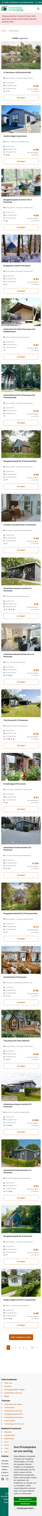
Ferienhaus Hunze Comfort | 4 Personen (17, 589)
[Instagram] (7, 1479)
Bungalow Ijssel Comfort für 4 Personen (17, 200)
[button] (14, 66)
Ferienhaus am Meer (13, 1404)
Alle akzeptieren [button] (25, 1499)
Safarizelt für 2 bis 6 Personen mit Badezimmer (19, 330)
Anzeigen (21, 97)
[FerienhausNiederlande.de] (12, 9)
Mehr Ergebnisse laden (21, 1337)
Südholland (9, 1438)
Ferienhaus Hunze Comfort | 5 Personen (17, 1105)
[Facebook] (2, 1479)
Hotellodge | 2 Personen (14, 784)
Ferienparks (9, 1407)
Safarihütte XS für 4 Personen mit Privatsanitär (19, 396)
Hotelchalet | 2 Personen (14, 977)
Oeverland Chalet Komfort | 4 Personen (17, 1171)
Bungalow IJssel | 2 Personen (16, 265)
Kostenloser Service (13, 1393)
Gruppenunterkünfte (13, 1414)
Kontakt (7, 1386)
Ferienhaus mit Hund (13, 1411)
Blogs (6, 1396)
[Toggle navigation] (38, 8)
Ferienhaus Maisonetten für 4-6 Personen (18, 655)
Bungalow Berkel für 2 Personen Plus (20, 913)
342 (32, 1347)
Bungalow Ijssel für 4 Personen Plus (20, 461)
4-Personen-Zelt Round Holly (17, 72)
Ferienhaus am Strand (14, 1424)
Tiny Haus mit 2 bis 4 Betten (16, 1040)
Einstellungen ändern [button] (25, 1508)
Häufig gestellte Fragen (14, 1389)
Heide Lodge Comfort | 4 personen (19, 1300)
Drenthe (8, 1442)
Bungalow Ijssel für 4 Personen (17, 1236)
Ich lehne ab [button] (25, 1504)
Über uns (8, 1383)
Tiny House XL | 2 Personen (15, 720)
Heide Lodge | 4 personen (15, 136)
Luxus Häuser (9, 1420)
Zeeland (7, 1432)
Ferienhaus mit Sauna (13, 1417)
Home (3, 31)
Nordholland (9, 1435)
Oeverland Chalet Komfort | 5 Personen (17, 848)
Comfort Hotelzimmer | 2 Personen (19, 525)
